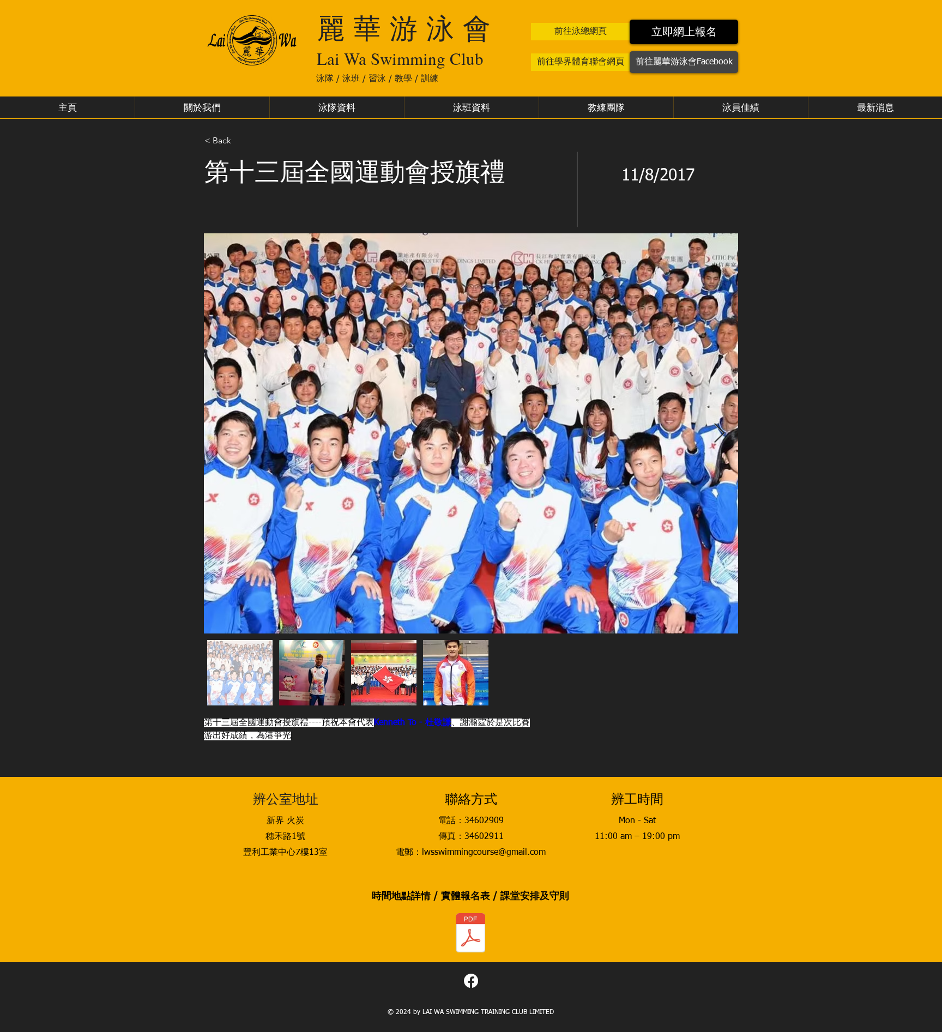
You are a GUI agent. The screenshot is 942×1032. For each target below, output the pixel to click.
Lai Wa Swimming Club (400, 58)
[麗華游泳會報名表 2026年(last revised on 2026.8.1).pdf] (470, 934)
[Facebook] (471, 981)
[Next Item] (719, 433)
